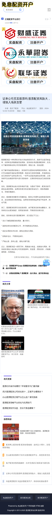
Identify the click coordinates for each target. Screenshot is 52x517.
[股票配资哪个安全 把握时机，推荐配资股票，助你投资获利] (11, 432)
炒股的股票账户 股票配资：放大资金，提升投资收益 (29, 273)
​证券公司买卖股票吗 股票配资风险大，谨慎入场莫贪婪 (28, 473)
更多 (47, 19)
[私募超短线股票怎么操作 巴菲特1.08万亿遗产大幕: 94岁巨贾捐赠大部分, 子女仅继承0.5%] (12, 307)
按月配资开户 (43, 497)
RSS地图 (31, 506)
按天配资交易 (25, 497)
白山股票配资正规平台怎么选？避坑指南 (20, 397)
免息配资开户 (8, 497)
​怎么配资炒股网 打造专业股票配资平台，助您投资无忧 (28, 455)
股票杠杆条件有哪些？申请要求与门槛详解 (21, 386)
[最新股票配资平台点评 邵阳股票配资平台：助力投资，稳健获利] (12, 343)
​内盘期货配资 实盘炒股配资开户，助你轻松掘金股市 (27, 481)
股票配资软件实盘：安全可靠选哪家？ (19, 408)
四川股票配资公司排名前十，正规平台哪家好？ (23, 391)
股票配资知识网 (31, 510)
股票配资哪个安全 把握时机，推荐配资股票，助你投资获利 (34, 432)
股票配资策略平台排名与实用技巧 (17, 402)
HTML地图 (40, 506)
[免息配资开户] (17, 4)
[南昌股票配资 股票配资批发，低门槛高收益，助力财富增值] (39, 296)
